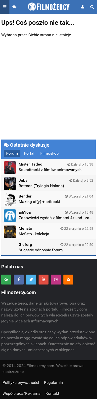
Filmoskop (49, 153)
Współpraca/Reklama (21, 393)
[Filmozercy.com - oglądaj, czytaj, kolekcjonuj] (49, 7)
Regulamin (53, 382)
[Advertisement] (48, 88)
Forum (12, 153)
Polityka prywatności (20, 382)
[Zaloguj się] (82, 7)
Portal (29, 153)
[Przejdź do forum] (14, 7)
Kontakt (52, 393)
